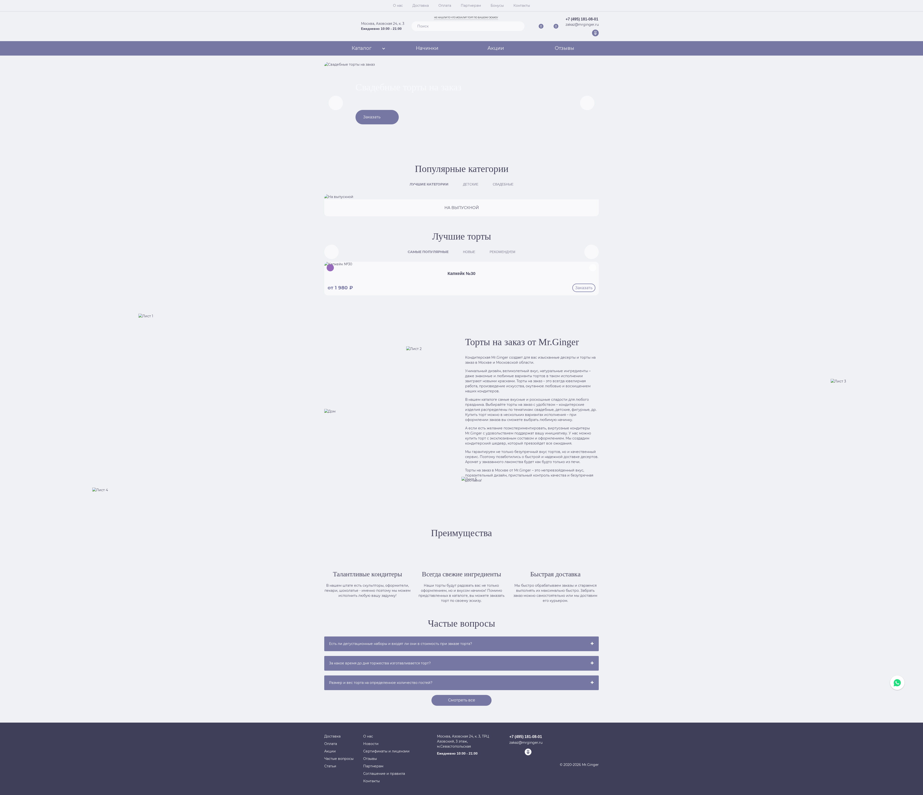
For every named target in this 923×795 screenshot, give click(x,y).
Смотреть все (461, 700)
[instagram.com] (588, 33)
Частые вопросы (339, 759)
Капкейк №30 (461, 273)
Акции (495, 48)
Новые (469, 252)
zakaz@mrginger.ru (582, 24)
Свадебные (503, 184)
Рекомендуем (502, 252)
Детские (470, 184)
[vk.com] (580, 33)
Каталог (362, 48)
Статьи (330, 766)
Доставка (420, 5)
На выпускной (461, 207)
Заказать (371, 117)
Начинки (427, 48)
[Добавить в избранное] (592, 267)
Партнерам (471, 5)
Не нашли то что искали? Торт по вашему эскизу (466, 17)
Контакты (521, 5)
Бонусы (497, 5)
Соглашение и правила (384, 773)
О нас (398, 5)
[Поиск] (518, 26)
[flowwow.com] (595, 33)
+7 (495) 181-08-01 (582, 19)
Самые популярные (428, 252)
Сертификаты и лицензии (386, 751)
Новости (371, 744)
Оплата (444, 5)
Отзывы (564, 48)
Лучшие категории (429, 184)
